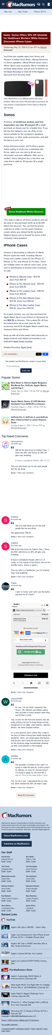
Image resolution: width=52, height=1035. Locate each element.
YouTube (10, 920)
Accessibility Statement (9, 1024)
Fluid (33, 1029)
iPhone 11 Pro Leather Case (22, 291)
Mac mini (8, 12)
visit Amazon (16, 268)
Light (3, 1031)
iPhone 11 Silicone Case (21, 277)
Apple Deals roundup (22, 341)
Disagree (30, 473)
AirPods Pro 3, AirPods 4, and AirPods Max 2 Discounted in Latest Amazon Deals (29, 419)
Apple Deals (26, 347)
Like (24, 473)
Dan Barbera (6, 896)
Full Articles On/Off (22, 1029)
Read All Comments (26, 795)
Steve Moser (6, 905)
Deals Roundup (14, 72)
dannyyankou (17, 441)
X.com (9, 861)
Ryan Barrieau (31, 896)
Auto (45, 1029)
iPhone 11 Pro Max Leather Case (25, 305)
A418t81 (14, 756)
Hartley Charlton (7, 886)
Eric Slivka (30, 857)
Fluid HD (39, 1029)
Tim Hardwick (31, 876)
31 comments (10, 354)
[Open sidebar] (49, 5)
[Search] (44, 4)
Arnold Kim (5, 857)
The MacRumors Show (20, 970)
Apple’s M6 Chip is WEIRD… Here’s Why (28, 927)
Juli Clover (5, 866)
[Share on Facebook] (45, 354)
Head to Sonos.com (13, 235)
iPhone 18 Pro (40, 12)
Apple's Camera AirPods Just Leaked (26, 953)
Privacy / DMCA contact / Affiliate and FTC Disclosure (20, 1020)
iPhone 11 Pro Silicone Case (22, 284)
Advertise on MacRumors (16, 843)
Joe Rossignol (31, 866)
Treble (13, 583)
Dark (8, 1031)
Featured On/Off (8, 1029)
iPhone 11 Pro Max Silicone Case (25, 298)
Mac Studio (23, 12)
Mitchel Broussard (18, 409)
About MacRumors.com (16, 835)
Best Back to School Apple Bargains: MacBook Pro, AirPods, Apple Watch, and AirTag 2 (29, 385)
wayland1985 (16, 699)
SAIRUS (14, 517)
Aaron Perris (30, 905)
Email (3, 861)
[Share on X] (39, 354)
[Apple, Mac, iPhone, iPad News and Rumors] (20, 8)
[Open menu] (3, 4)
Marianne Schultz (32, 886)
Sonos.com (21, 128)
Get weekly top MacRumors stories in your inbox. (26, 361)
